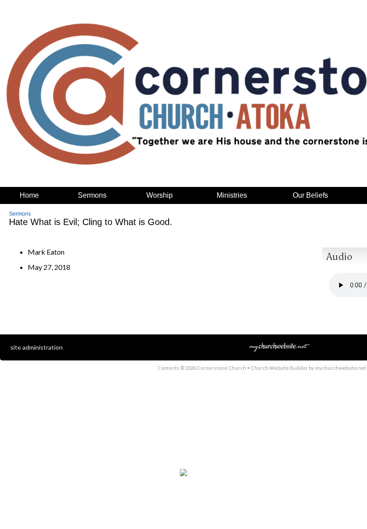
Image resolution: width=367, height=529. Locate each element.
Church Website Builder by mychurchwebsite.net (308, 368)
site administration (36, 347)
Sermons (20, 214)
